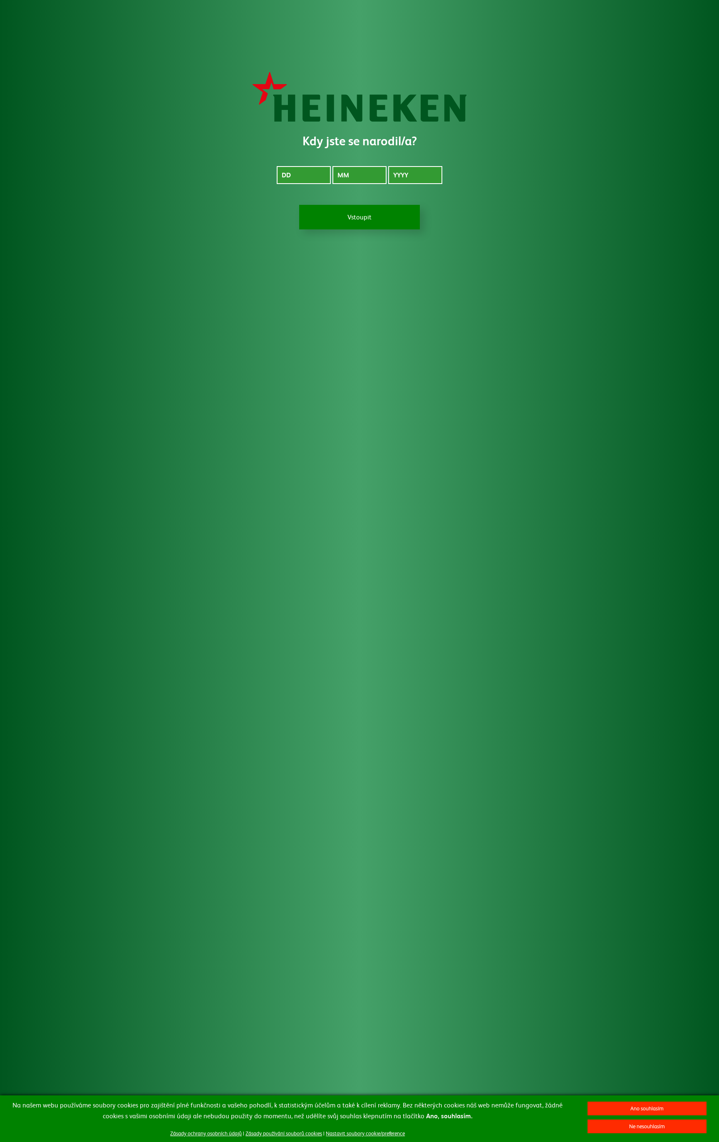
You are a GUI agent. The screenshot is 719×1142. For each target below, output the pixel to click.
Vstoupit (359, 216)
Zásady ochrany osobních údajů (206, 1133)
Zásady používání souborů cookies (283, 1133)
